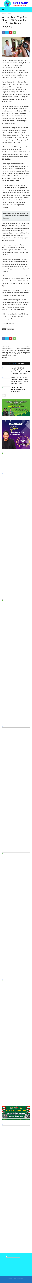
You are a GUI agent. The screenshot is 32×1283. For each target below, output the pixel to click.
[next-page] (5, 395)
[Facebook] (3, 32)
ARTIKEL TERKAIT (11, 363)
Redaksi (10, 1278)
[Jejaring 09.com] (16, 3)
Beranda (4, 13)
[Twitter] (7, 32)
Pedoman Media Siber (19, 1278)
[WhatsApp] (14, 32)
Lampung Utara (10, 329)
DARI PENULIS (21, 363)
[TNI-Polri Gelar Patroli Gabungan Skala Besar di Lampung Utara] (6, 389)
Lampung (9, 13)
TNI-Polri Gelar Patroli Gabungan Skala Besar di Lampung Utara (18, 389)
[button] (2, 9)
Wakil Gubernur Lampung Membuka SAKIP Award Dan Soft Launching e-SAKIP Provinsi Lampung (23, 351)
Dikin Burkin (8, 29)
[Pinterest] (10, 32)
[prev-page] (3, 395)
